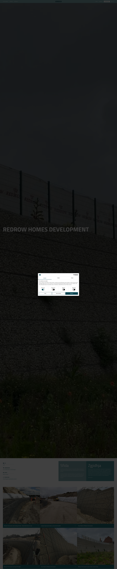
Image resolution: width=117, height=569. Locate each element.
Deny (45, 293)
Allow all (71, 293)
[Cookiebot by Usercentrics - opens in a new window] (74, 275)
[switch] (53, 289)
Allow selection (58, 293)
